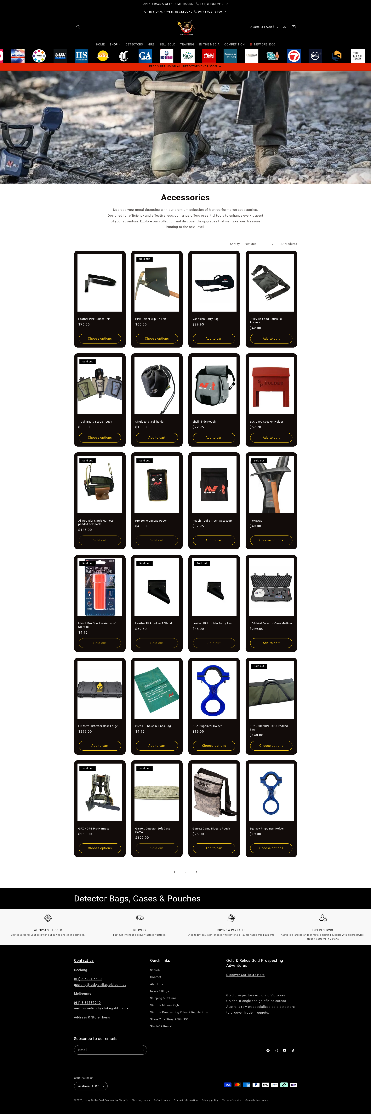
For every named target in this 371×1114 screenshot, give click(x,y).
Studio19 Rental (161, 1026)
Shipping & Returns (163, 998)
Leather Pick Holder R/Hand (153, 623)
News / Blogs (159, 991)
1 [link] (175, 872)
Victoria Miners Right (165, 1005)
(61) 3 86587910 (87, 1003)
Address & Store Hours (92, 1017)
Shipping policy (141, 1100)
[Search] (78, 27)
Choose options (100, 338)
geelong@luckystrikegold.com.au (100, 985)
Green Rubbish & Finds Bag (153, 725)
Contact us (84, 960)
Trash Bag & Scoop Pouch (95, 421)
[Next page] (196, 872)
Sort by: (235, 244)
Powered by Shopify (116, 1100)
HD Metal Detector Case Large (98, 725)
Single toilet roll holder (150, 421)
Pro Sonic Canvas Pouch (151, 520)
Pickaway (256, 520)
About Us (156, 984)
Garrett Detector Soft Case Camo (152, 830)
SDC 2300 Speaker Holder (266, 421)
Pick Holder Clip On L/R (150, 318)
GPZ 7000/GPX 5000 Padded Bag (269, 727)
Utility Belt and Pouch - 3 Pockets (266, 320)
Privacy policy (210, 1100)
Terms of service (231, 1100)
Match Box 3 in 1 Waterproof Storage (97, 625)
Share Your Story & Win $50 (169, 1019)
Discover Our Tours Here (245, 975)
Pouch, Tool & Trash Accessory (212, 520)
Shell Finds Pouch (204, 421)
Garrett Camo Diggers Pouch (211, 828)
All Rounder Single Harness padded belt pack (96, 522)
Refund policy (162, 1100)
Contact (155, 977)
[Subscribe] (142, 1050)
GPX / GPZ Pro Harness (93, 828)
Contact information (186, 1100)
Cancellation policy (256, 1100)
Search (155, 970)
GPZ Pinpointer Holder (207, 725)
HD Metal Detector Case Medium (271, 623)
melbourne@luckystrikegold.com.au (102, 1008)
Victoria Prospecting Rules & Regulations (179, 1012)
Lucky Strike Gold (94, 1100)
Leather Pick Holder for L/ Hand (213, 623)
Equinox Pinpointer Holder (267, 828)
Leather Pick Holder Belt (94, 318)
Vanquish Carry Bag (205, 318)
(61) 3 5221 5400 (88, 979)
